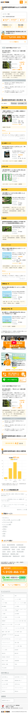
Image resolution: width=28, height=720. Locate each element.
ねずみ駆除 (17, 613)
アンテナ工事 (17, 617)
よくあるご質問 (5, 684)
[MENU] (26, 2)
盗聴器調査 (17, 660)
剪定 (18, 562)
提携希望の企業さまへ (6, 700)
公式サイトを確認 (16, 69)
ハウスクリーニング (6, 642)
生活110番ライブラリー (19, 677)
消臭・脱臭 (17, 642)
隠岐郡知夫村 (16, 556)
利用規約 (3, 691)
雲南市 (13, 549)
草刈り (3, 599)
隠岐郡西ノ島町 (14, 554)
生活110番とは (5, 677)
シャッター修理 (18, 599)
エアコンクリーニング (6, 646)
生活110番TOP (4, 562)
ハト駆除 (3, 613)
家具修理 (16, 649)
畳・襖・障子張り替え (6, 638)
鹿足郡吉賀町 (20, 551)
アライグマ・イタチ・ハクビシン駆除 (20, 610)
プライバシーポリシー (19, 687)
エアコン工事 (17, 624)
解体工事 (16, 653)
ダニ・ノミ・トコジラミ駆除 (20, 602)
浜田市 (23, 556)
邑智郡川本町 (13, 547)
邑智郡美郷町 (5, 547)
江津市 (18, 549)
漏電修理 (3, 620)
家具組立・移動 (5, 664)
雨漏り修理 (17, 635)
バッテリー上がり (18, 638)
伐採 (15, 595)
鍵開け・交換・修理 (6, 631)
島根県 (21, 562)
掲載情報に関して (18, 680)
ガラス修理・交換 (18, 631)
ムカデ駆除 (17, 606)
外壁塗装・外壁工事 (6, 657)
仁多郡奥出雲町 (6, 549)
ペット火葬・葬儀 (18, 646)
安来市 (23, 549)
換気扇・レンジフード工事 (7, 624)
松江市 (4, 545)
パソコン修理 (4, 649)
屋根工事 (3, 653)
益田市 (8, 551)
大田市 (4, 551)
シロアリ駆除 (4, 602)
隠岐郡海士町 (5, 554)
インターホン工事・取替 (19, 628)
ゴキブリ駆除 (4, 610)
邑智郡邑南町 (20, 545)
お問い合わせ (17, 684)
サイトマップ (4, 687)
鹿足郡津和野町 (11, 545)
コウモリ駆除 (4, 617)
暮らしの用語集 (5, 680)
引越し (16, 664)
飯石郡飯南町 (22, 547)
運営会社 (16, 691)
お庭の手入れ (12, 562)
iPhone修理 (4, 667)
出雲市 (13, 551)
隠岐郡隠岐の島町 (6, 556)
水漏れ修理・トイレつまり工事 (7, 635)
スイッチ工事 (4, 628)
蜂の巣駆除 (4, 606)
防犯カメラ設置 (5, 660)
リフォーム (17, 657)
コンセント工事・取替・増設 (20, 620)
